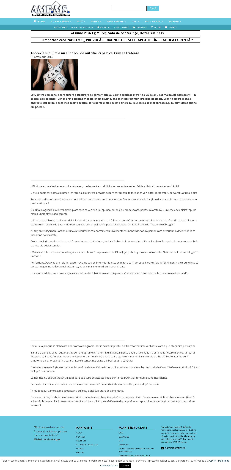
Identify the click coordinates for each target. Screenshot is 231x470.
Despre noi (124, 444)
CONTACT (80, 437)
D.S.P (121, 440)
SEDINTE (79, 448)
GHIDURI (80, 452)
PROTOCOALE (60, 27)
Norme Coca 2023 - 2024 (82, 27)
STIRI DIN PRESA (60, 21)
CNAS (121, 432)
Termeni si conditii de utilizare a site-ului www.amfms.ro (136, 450)
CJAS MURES (124, 437)
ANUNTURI (81, 440)
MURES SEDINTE (121, 27)
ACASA (79, 432)
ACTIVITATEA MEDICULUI (87, 444)
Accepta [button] (125, 465)
